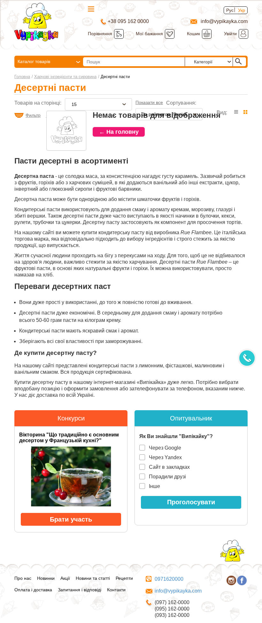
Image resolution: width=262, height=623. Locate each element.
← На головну (119, 132)
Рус (230, 10)
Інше (154, 486)
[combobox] (98, 104)
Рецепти (124, 578)
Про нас (22, 578)
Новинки (46, 578)
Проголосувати (191, 502)
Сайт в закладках (169, 467)
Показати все (149, 102)
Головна (22, 76)
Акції (65, 578)
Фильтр (33, 115)
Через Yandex (165, 457)
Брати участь (71, 519)
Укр (241, 10)
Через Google (165, 448)
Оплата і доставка (33, 589)
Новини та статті (93, 578)
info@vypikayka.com (178, 591)
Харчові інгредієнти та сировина (65, 76)
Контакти (116, 589)
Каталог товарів (34, 61)
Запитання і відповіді (79, 589)
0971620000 (169, 579)
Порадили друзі (167, 476)
